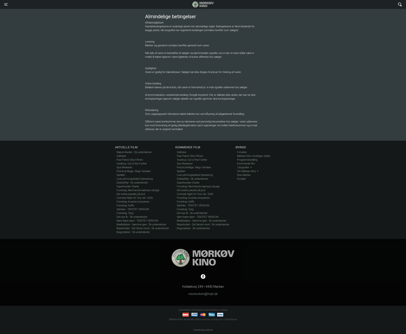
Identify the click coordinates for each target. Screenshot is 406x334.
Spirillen (121, 175)
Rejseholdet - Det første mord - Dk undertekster (143, 228)
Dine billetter (244, 175)
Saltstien (121, 155)
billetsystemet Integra (207, 319)
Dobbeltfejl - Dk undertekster (132, 182)
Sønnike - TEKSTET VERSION (133, 209)
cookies (222, 309)
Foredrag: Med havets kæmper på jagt (138, 190)
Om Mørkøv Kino (246, 171)
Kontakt (241, 178)
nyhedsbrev (185, 309)
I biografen (243, 167)
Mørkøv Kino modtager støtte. (254, 155)
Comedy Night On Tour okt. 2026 (135, 197)
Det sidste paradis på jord (131, 194)
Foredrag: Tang (125, 213)
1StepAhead (230, 319)
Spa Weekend (124, 167)
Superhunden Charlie (128, 186)
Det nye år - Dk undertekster (132, 216)
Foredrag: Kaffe (125, 205)
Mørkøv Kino (200, 4)
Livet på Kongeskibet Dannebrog (135, 178)
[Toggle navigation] (400, 4)
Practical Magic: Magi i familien (134, 171)
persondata (211, 309)
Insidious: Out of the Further (132, 163)
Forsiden (242, 152)
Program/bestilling (247, 159)
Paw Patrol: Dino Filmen (130, 159)
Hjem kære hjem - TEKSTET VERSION (137, 220)
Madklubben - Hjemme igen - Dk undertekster (141, 224)
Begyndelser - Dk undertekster (133, 232)
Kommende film (246, 163)
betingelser (198, 309)
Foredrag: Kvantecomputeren (133, 201)
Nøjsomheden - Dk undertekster (134, 152)
